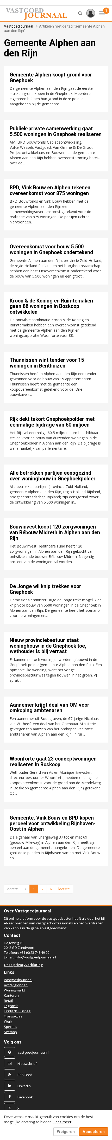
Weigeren (66, 1131)
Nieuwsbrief (27, 1063)
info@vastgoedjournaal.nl (35, 957)
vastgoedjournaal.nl (33, 1052)
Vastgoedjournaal (18, 26)
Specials (10, 1026)
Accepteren (94, 1131)
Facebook (25, 1097)
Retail (8, 1000)
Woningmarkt (14, 990)
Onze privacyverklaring (23, 964)
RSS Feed (24, 1074)
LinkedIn (24, 1086)
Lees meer (62, 1121)
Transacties (13, 1016)
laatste (64, 888)
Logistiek (11, 1005)
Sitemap (10, 1031)
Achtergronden (16, 985)
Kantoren (11, 995)
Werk (8, 1021)
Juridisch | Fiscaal (17, 1011)
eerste (12, 888)
